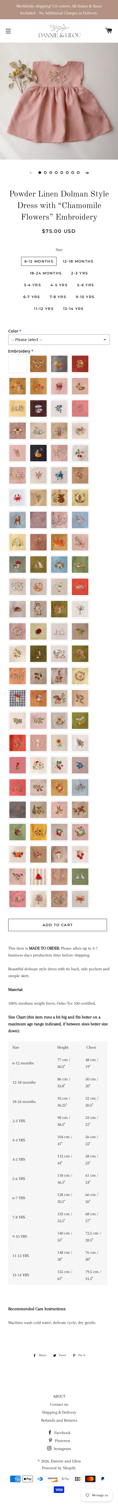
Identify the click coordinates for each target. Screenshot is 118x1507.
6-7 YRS (31, 297)
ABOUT (59, 1396)
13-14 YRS (73, 308)
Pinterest (62, 1440)
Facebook (62, 1432)
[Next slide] (87, 173)
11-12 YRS (44, 308)
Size (59, 249)
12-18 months (78, 261)
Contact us (59, 1404)
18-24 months (46, 273)
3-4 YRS (32, 285)
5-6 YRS (85, 285)
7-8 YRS (58, 297)
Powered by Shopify (59, 1467)
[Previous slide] (31, 173)
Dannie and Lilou (66, 1461)
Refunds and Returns (59, 1420)
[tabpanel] (59, 100)
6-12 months (38, 261)
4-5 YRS (59, 285)
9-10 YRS (85, 297)
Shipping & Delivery (59, 1412)
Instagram (62, 1448)
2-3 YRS (79, 273)
